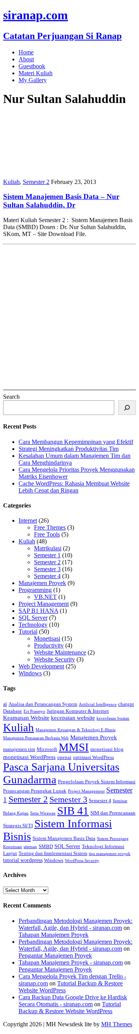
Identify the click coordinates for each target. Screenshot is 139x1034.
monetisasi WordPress (29, 757)
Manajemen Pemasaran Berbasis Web (36, 738)
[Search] (127, 407)
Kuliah (11, 182)
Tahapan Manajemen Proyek (53, 934)
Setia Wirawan (43, 813)
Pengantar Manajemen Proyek (55, 955)
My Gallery (33, 80)
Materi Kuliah (36, 73)
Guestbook (32, 66)
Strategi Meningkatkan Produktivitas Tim (69, 448)
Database (12, 711)
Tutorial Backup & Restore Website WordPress (70, 1007)
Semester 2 (36, 182)
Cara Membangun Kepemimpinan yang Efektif (76, 442)
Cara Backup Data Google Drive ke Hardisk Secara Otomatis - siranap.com (73, 1000)
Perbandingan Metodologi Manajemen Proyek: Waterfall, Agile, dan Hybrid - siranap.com (75, 924)
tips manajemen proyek (110, 854)
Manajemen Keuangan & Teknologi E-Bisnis (75, 730)
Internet (28, 520)
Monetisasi (47, 638)
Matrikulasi (47, 548)
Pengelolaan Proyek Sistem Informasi (97, 781)
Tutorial (28, 631)
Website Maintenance (60, 652)
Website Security (54, 659)
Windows (30, 673)
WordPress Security (82, 861)
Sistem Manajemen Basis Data (63, 838)
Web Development (41, 666)
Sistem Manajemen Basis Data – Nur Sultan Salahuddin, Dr (61, 200)
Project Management (44, 603)
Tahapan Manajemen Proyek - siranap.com (71, 962)
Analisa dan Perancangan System (42, 704)
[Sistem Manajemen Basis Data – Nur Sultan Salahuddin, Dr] (53, 168)
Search (11, 396)
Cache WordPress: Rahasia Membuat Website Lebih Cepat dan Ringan (74, 487)
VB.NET (45, 597)
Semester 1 (47, 555)
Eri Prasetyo (34, 711)
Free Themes (50, 527)
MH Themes (116, 1024)
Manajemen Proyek (42, 583)
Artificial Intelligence (98, 704)
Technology (33, 624)
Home (26, 52)
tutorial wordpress (22, 860)
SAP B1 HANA (38, 610)
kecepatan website (73, 717)
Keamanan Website (26, 717)
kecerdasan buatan (113, 718)
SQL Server (33, 617)
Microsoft (47, 749)
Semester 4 (47, 576)
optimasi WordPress (93, 757)
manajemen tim (19, 749)
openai (64, 757)
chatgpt (126, 704)
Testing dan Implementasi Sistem (53, 853)
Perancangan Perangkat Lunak (34, 791)
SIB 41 (73, 811)
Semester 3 (47, 569)
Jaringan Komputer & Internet (78, 711)
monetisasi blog (107, 749)
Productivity (49, 645)
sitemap (30, 847)
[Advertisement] (69, 317)
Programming (35, 590)
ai (5, 704)
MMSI (74, 747)
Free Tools (47, 534)
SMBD (46, 846)
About (26, 59)
